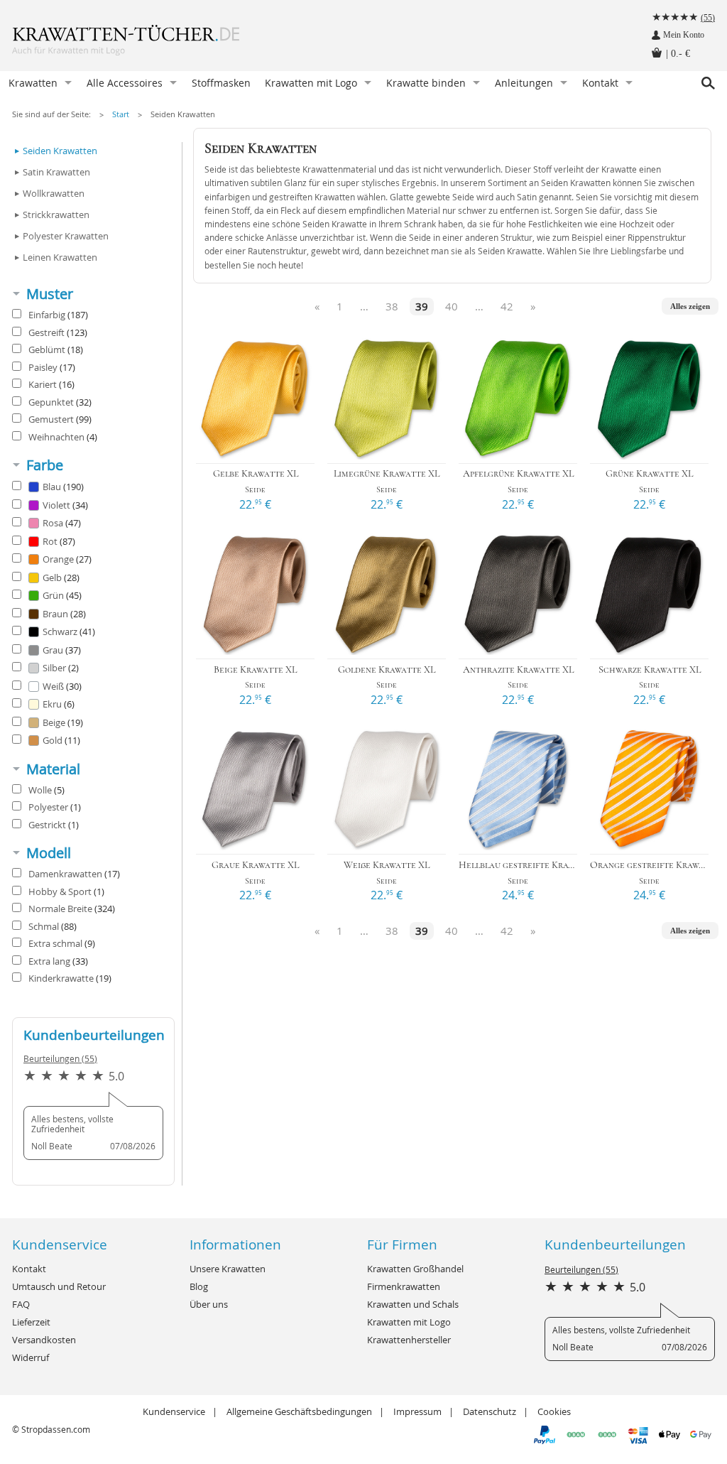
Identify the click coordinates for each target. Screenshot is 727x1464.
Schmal (52, 926)
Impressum (417, 1411)
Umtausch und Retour (59, 1286)
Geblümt (55, 349)
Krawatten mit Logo (311, 83)
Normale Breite (71, 908)
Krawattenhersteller (409, 1339)
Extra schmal (61, 943)
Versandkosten (44, 1339)
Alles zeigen (690, 306)
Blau (63, 486)
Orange (67, 559)
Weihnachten (62, 436)
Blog (199, 1286)
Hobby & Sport (66, 891)
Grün (62, 595)
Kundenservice (174, 1411)
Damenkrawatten (74, 873)
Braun (64, 613)
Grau (62, 650)
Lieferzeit (31, 1322)
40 (451, 306)
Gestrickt (53, 824)
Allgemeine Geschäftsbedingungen (299, 1411)
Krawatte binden (426, 83)
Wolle (46, 789)
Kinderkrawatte (69, 978)
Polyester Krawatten (66, 235)
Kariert (51, 384)
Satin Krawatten (56, 172)
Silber (61, 667)
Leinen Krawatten (60, 257)
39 (421, 306)
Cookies (554, 1411)
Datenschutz (489, 1411)
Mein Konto (683, 35)
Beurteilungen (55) (60, 1058)
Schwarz (69, 631)
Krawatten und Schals (413, 1304)
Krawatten (33, 83)
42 (507, 306)
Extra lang (58, 961)
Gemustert (60, 419)
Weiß (62, 686)
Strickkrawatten (56, 214)
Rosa (62, 522)
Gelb (61, 577)
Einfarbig (58, 314)
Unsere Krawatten (228, 1268)
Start (120, 114)
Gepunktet (60, 402)
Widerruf (30, 1357)
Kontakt (600, 83)
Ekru (59, 704)
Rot (59, 541)
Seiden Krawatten (183, 114)
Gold (61, 740)
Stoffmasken (221, 83)
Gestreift (57, 332)
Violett (65, 505)
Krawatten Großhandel (415, 1268)
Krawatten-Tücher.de (154, 42)
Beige (63, 722)
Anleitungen (524, 83)
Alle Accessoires (125, 83)
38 (392, 306)
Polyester (54, 807)
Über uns (209, 1304)
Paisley (51, 367)
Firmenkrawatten (403, 1286)
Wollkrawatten (53, 193)
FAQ (21, 1304)
